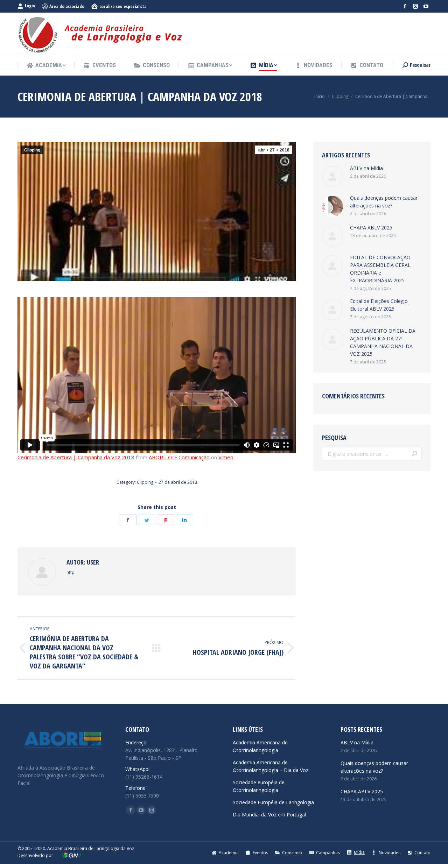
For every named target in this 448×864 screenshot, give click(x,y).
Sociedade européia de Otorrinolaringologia (259, 786)
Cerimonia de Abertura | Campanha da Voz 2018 (76, 457)
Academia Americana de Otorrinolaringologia (260, 746)
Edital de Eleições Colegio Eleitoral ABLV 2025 (379, 305)
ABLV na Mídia (366, 168)
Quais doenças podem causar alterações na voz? (384, 201)
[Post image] (332, 176)
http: (71, 572)
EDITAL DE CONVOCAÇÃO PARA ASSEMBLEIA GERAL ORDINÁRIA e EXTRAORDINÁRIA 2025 (380, 269)
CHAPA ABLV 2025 (371, 227)
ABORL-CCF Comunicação (179, 457)
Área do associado (66, 6)
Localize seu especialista (123, 6)
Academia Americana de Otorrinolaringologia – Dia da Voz (270, 766)
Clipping (32, 150)
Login (30, 5)
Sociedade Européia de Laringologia (273, 802)
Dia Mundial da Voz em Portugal (269, 814)
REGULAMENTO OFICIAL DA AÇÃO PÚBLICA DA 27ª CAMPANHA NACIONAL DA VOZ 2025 (382, 342)
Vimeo (225, 457)
